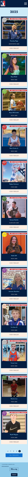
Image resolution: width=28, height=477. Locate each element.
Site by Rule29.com (5, 466)
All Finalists (14, 455)
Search (14, 474)
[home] (4, 4)
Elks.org (14, 469)
